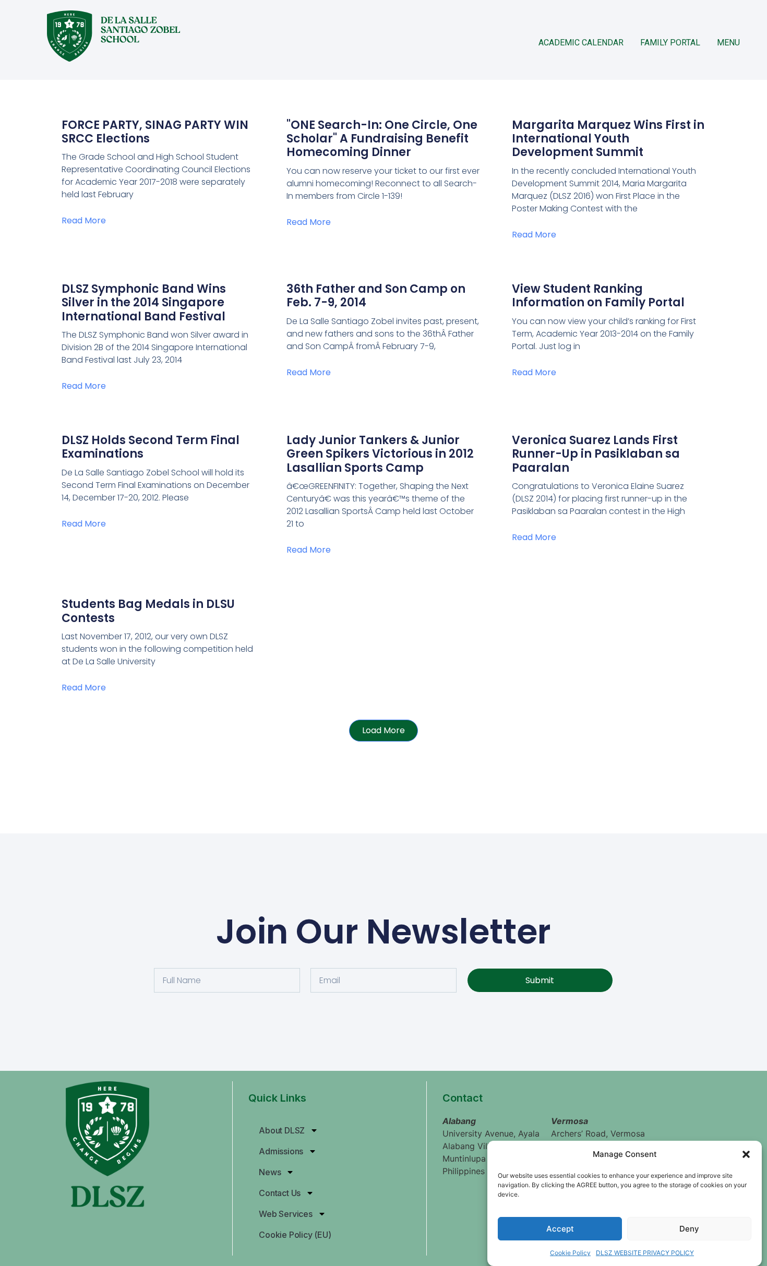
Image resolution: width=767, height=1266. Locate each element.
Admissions (281, 1151)
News (270, 1172)
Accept (560, 1229)
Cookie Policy (570, 1253)
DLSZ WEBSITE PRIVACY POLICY (645, 1253)
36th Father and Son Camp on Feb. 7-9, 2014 (375, 295)
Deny (689, 1229)
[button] (746, 1154)
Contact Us (280, 1193)
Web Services (286, 1214)
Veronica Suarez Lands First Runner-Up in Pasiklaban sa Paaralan (596, 454)
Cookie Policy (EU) (295, 1234)
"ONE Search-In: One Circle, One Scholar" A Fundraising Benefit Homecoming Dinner (381, 139)
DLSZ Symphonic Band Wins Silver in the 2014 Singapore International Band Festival (144, 303)
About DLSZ (282, 1130)
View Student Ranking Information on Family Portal (598, 295)
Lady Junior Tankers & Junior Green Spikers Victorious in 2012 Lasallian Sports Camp (380, 454)
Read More (84, 220)
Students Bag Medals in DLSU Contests (148, 611)
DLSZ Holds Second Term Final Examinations (150, 447)
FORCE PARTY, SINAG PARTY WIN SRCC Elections (155, 132)
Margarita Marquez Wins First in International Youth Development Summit (608, 139)
